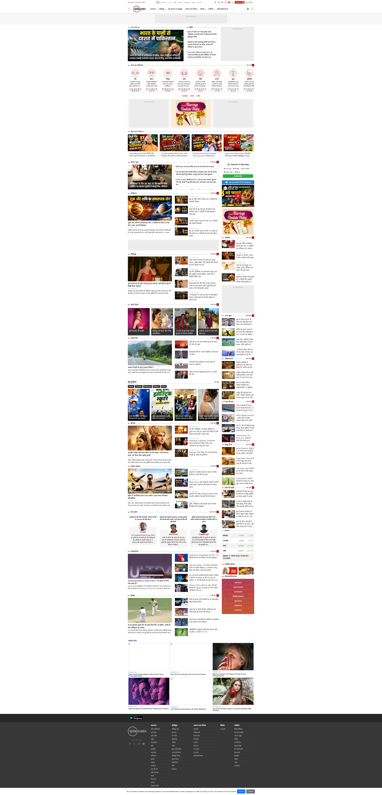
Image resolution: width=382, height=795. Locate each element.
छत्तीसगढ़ (153, 756)
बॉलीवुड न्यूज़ (175, 729)
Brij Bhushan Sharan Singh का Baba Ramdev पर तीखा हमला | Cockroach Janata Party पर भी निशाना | (206, 154)
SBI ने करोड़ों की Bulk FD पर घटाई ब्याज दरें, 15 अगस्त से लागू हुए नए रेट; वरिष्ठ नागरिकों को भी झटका (244, 408)
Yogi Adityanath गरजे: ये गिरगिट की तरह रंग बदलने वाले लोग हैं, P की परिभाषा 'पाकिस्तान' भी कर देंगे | (142, 154)
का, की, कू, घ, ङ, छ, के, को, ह (168, 90)
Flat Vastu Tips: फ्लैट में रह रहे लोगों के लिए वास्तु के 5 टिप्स (245, 471)
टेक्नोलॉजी (134, 551)
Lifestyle (139, 386)
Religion (156, 386)
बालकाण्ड (238, 582)
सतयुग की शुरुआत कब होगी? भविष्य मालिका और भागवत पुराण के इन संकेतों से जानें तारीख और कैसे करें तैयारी (245, 395)
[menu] (130, 9)
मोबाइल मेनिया (155, 786)
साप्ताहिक (185, 96)
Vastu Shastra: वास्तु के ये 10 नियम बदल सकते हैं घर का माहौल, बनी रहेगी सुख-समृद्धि (245, 451)
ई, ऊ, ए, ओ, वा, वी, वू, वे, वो (151, 90)
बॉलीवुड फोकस (176, 756)
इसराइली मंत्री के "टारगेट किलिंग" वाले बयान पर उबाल (203, 353)
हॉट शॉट (174, 732)
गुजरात (153, 759)
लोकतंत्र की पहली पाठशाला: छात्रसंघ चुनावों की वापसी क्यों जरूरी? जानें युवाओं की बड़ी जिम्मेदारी (173, 519)
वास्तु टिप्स (228, 444)
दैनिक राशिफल (238, 729)
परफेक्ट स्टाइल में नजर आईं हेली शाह (208, 332)
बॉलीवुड (161, 9)
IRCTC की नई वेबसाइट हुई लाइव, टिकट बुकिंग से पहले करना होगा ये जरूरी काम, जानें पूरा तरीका (245, 428)
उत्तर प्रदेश (153, 732)
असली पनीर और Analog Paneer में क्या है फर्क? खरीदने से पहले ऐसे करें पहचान (203, 494)
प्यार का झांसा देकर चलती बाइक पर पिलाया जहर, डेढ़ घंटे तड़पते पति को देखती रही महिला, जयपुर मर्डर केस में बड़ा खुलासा (196, 173)
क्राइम (152, 776)
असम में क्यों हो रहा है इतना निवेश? (140, 367)
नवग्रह (235, 762)
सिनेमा (130, 310)
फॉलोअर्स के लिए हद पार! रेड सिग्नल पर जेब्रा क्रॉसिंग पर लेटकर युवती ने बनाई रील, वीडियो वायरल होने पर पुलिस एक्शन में (148, 185)
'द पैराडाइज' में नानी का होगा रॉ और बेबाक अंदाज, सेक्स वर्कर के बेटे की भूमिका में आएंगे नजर (203, 297)
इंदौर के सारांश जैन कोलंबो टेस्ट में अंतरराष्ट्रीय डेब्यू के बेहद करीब (204, 600)
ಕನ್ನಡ (193, 2)
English (163, 2)
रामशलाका (237, 752)
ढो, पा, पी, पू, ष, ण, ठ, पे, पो (217, 90)
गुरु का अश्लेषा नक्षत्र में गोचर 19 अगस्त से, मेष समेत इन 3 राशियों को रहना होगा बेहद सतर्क (203, 233)
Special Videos (137, 131)
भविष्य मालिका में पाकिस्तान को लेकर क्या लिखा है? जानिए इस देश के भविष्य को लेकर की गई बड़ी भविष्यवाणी (245, 365)
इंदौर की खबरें (229, 487)
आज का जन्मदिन (239, 732)
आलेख (173, 742)
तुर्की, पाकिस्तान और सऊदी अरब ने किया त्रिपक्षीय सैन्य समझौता (202, 504)
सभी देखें (213, 162)
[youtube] (229, 2)
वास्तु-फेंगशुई (237, 746)
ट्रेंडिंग (191, 27)
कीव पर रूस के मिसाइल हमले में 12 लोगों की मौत (203, 373)
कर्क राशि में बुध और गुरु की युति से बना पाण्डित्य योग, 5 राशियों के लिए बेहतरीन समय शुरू (202, 211)
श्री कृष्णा (196, 739)
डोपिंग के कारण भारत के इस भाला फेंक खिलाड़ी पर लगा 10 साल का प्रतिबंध (244, 332)
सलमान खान (175, 759)
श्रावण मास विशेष (191, 9)
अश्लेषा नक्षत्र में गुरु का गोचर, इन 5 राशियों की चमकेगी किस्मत (203, 221)
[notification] (252, 9)
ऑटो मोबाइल (154, 772)
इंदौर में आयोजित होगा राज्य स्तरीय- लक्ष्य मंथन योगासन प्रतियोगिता (148, 496)
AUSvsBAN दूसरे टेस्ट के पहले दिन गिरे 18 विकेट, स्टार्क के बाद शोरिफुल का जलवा (149, 626)
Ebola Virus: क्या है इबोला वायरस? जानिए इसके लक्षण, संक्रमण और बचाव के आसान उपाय (204, 484)
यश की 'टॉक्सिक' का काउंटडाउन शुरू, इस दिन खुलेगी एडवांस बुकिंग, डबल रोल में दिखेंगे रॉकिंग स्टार (203, 274)
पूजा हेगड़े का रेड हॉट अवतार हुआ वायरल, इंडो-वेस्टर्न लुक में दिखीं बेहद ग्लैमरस (149, 284)
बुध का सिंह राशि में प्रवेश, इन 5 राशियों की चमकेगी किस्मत (203, 200)
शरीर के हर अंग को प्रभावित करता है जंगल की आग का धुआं (195, 166)
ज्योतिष (210, 9)
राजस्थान (153, 766)
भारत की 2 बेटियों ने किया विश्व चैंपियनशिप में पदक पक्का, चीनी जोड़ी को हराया (244, 342)
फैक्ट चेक (153, 779)
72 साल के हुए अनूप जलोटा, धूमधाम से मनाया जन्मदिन (185, 332)
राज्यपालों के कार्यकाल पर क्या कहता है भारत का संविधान (202, 363)
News (164, 386)
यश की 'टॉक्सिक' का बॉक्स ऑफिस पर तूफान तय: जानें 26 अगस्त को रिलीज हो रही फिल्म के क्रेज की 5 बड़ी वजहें (203, 431)
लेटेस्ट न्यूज (135, 162)
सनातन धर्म (196, 736)
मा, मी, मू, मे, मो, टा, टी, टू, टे (200, 90)
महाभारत (196, 746)
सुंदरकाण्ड (238, 601)
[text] (143, 142)
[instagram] (225, 2)
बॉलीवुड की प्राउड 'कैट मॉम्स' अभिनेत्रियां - (161, 332)
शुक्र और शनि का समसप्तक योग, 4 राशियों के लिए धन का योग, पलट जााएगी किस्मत (148, 224)
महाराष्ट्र (153, 762)
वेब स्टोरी (174, 736)
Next (182, 45)
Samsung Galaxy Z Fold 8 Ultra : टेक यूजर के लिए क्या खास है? (148, 582)
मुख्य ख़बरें (154, 736)
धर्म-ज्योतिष (246, 169)
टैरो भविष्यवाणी (238, 749)
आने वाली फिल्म (176, 752)
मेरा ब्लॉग (134, 512)
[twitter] (218, 2)
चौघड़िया (236, 756)
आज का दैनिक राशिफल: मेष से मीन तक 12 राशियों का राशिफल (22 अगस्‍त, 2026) (244, 246)
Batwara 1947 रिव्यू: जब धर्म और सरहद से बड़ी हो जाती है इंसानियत (203, 453)
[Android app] (136, 718)
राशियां (236, 739)
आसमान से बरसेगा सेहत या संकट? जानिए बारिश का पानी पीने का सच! (203, 473)
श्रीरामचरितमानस (222, 9)
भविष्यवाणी (229, 358)
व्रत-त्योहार (196, 749)
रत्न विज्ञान (237, 766)
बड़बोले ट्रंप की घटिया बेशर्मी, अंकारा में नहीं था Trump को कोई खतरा (143, 518)
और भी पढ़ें (212, 512)
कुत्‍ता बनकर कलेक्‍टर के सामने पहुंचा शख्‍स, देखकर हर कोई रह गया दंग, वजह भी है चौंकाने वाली (245, 514)
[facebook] (215, 2)
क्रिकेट (202, 9)
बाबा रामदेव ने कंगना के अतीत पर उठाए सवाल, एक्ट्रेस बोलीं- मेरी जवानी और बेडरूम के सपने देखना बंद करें (203, 262)
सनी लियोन (175, 762)
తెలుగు (180, 2)
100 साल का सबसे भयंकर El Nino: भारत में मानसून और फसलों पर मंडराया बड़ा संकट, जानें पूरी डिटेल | (174, 154)
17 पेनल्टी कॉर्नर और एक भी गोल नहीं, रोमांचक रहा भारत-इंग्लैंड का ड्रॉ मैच (244, 352)
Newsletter (238, 2)
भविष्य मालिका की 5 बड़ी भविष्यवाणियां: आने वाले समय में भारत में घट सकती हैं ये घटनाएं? (245, 375)
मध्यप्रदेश (153, 752)
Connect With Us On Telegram (240, 182)
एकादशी (195, 729)
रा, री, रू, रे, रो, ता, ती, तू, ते (233, 90)
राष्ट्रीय (152, 739)
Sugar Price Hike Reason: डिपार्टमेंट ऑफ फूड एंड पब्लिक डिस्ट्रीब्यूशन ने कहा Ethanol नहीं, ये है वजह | (238, 154)
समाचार (152, 9)
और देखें (216, 382)
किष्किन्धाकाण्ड (238, 596)
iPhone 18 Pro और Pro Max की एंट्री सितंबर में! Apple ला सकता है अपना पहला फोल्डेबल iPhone (203, 587)
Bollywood (147, 386)
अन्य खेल (228, 315)
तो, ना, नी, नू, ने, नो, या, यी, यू (249, 90)
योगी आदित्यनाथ (155, 729)
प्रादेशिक (153, 749)
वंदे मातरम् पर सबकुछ (175, 9)
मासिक (192, 96)
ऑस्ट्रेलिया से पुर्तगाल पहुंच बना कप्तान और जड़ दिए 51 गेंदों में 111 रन (203, 630)
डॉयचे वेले (134, 338)
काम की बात (229, 401)
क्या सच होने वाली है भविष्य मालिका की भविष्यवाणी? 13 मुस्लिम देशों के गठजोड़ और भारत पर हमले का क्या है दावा (244, 385)
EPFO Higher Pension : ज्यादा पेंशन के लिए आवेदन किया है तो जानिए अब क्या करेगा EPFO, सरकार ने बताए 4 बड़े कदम (245, 418)
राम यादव (143, 532)
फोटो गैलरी (134, 304)
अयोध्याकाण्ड (238, 587)
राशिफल (134, 193)
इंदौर (152, 746)
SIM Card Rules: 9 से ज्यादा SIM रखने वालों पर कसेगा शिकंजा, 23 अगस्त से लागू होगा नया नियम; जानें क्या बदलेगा (203, 567)
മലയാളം (187, 2)
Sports (131, 386)
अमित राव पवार (173, 534)
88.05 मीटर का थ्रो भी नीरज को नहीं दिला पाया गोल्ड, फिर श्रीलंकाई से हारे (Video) (245, 322)
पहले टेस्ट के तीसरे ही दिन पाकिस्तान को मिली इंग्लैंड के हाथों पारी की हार (202, 610)
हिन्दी (158, 2)
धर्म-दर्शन (195, 752)
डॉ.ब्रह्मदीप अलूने (204, 534)
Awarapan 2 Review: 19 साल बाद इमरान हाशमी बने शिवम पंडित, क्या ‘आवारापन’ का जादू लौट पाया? (202, 443)
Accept (241, 791)
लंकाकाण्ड (238, 605)
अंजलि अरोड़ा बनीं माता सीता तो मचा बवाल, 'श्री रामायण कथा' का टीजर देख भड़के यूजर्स (148, 454)
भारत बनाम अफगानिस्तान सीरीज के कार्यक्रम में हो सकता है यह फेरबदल (204, 620)
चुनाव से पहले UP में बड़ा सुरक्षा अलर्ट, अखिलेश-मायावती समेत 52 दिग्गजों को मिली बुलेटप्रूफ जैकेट (202, 34)
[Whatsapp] (232, 2)
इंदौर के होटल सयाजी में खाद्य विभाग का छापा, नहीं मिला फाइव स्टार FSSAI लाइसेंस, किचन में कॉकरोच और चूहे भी (245, 524)
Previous (129, 45)
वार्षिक (198, 96)
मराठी (174, 2)
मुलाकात (174, 769)
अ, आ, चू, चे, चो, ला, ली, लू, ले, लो (135, 90)
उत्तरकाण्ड (238, 610)
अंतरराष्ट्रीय (154, 742)
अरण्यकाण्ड (238, 591)
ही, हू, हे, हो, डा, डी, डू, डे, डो (184, 90)
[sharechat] (222, 2)
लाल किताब (237, 742)
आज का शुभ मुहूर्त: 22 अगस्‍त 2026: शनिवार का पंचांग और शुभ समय (244, 267)
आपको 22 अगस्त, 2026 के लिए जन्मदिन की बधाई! (244, 256)
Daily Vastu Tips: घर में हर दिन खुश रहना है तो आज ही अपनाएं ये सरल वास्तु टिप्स (245, 461)
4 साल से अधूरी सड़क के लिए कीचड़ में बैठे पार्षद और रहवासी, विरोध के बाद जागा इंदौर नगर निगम (245, 504)
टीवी (173, 766)
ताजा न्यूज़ (228, 169)
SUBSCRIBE (238, 176)
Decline (250, 791)
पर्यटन (173, 746)
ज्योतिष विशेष (230, 564)
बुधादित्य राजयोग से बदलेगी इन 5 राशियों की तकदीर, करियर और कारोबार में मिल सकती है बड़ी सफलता (245, 279)
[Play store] (248, 9)
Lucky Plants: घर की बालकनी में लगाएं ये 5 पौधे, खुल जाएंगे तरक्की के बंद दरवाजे (245, 481)
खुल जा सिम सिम (176, 749)
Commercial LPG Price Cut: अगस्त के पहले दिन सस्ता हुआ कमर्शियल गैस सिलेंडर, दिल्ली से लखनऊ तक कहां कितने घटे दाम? (245, 438)
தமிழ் (169, 2)
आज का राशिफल (137, 65)
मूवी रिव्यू (174, 739)
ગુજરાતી (199, 2)
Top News (135, 27)
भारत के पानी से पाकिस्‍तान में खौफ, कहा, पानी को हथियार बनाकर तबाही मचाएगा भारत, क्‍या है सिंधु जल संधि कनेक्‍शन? (155, 57)
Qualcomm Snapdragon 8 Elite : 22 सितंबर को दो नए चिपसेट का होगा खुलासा (203, 556)
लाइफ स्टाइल (135, 466)
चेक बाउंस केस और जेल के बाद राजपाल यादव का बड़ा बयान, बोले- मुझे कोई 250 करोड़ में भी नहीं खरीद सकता (202, 285)
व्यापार (227, 530)
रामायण (195, 742)
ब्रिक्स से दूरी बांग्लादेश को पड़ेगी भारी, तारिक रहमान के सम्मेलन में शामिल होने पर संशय (204, 519)
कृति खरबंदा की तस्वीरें (136, 331)
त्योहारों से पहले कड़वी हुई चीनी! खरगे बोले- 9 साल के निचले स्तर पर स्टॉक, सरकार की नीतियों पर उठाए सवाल (202, 44)
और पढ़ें (249, 65)
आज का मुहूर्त (238, 736)
